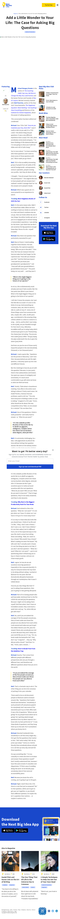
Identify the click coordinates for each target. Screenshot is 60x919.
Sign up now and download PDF (30, 467)
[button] (29, 451)
